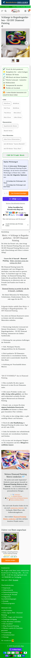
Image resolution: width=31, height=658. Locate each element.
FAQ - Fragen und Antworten (12, 625)
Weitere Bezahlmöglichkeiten (15, 203)
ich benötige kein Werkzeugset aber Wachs (15, 182)
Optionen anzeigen (10, 566)
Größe (4, 99)
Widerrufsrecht (8, 598)
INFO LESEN (22, 2)
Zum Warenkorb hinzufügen (18, 193)
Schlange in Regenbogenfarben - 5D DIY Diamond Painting (10, 558)
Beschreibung (5, 237)
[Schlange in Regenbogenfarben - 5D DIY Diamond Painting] (10, 547)
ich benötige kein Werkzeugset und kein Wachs (15, 185)
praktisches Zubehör (19, 514)
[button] (7, 192)
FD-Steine (22, 219)
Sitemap (5, 645)
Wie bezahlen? (8, 632)
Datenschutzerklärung (10, 600)
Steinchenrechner (8, 643)
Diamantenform (7, 122)
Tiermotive (16, 499)
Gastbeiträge (7, 641)
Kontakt (5, 609)
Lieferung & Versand (10, 603)
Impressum (6, 596)
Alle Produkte (7, 619)
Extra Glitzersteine (8, 135)
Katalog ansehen (2, 11)
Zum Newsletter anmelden (11, 630)
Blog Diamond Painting (11, 634)
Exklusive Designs (16, 500)
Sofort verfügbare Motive (16, 505)
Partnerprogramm (9, 611)
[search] (5, 11)
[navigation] (13, 61)
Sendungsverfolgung (10, 627)
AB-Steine (12, 219)
